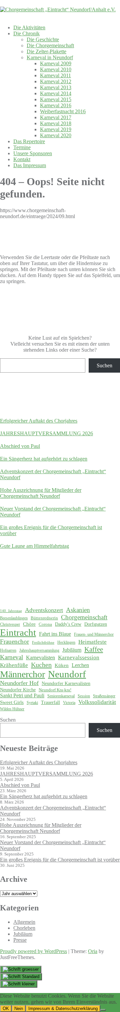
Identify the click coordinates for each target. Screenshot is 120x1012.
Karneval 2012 (55, 81)
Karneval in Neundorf (50, 57)
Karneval (11, 657)
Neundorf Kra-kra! (55, 689)
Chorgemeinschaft (84, 617)
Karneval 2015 (55, 99)
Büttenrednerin (44, 617)
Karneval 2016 (55, 105)
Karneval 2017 (55, 117)
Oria (92, 951)
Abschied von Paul (20, 446)
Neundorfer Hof (19, 683)
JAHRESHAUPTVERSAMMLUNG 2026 (46, 433)
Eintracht (18, 632)
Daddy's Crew (68, 624)
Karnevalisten (40, 657)
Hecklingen (66, 642)
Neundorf (67, 674)
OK (6, 1008)
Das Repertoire (29, 141)
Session (84, 696)
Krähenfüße (14, 665)
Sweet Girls (12, 702)
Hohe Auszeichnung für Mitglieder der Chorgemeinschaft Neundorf (40, 493)
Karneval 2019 (55, 129)
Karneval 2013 (55, 87)
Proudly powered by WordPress (33, 951)
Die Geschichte (43, 39)
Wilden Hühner (12, 709)
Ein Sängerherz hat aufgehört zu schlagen (43, 459)
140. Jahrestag (11, 611)
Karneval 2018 (55, 123)
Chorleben (24, 928)
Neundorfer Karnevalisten (66, 683)
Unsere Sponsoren (32, 153)
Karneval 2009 (55, 63)
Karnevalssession (78, 657)
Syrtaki (32, 702)
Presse (20, 940)
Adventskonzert (44, 610)
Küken (62, 665)
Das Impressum (29, 165)
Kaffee (93, 649)
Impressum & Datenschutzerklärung (63, 1008)
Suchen (104, 365)
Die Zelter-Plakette (46, 51)
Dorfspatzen (95, 624)
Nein (18, 1008)
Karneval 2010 (55, 69)
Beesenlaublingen (14, 618)
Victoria (69, 702)
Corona (45, 624)
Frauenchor (14, 641)
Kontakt (21, 159)
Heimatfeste (92, 642)
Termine (22, 147)
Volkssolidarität (97, 702)
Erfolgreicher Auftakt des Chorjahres (38, 421)
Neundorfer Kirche (18, 689)
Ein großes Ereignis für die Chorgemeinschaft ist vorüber (60, 859)
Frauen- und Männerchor (94, 634)
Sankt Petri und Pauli (22, 695)
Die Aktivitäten (29, 27)
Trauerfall (50, 702)
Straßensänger (104, 696)
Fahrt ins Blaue (55, 634)
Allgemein (24, 922)
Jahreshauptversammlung (39, 650)
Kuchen (41, 664)
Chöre (29, 624)
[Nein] (103, 1010)
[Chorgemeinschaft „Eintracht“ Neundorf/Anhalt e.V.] (58, 9)
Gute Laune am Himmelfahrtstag (34, 546)
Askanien (78, 609)
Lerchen (80, 665)
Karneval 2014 (55, 93)
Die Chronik (26, 33)
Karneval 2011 (55, 75)
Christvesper (10, 624)
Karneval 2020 (55, 135)
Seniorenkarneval (61, 696)
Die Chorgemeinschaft (50, 45)
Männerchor (22, 674)
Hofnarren (8, 650)
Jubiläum (71, 650)
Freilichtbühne (43, 642)
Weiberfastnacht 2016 (63, 111)
